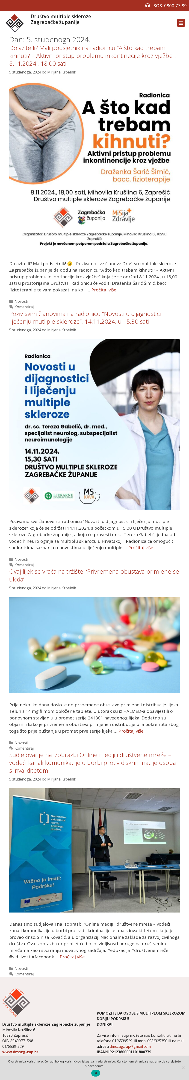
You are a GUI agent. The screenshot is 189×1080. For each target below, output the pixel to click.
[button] (181, 23)
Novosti (21, 301)
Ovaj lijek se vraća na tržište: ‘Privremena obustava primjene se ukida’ (94, 575)
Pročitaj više (103, 290)
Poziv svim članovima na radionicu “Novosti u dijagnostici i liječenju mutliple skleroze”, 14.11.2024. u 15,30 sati (86, 317)
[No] (183, 1067)
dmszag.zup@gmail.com (130, 1046)
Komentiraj (24, 306)
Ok (96, 1073)
